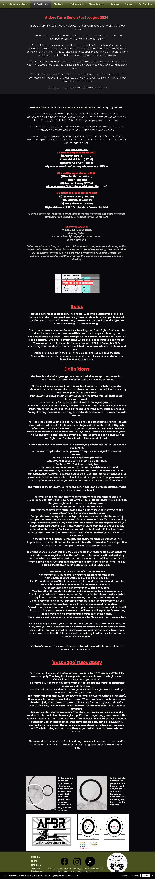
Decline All (135, 876)
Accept (146, 876)
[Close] (152, 875)
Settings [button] (125, 876)
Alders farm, (53, 868)
